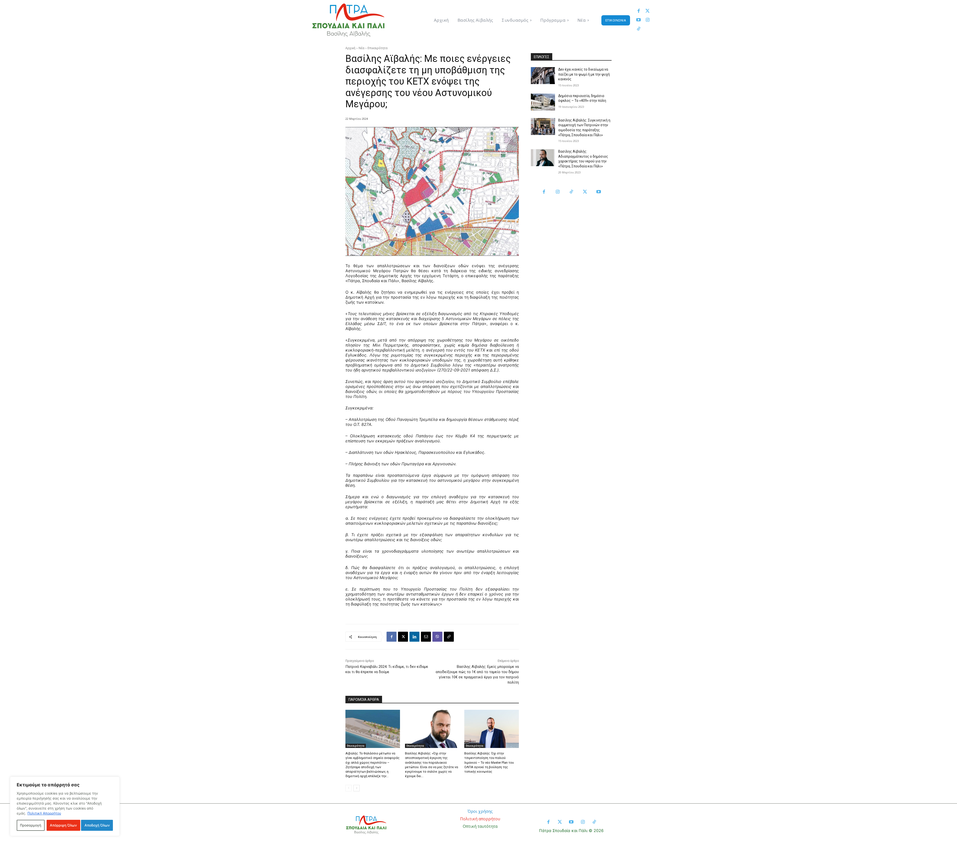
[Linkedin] (414, 637)
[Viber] (437, 637)
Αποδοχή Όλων (97, 825)
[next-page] (356, 788)
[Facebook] (638, 11)
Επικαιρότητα (378, 48)
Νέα (361, 48)
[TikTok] (571, 192)
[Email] (426, 637)
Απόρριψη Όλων (63, 825)
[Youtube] (638, 20)
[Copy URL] (449, 637)
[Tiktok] (638, 29)
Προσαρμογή (30, 825)
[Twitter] (647, 11)
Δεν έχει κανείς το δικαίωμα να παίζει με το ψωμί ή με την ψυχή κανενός (584, 74)
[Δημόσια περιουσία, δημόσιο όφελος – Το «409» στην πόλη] (543, 102)
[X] (403, 637)
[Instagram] (647, 20)
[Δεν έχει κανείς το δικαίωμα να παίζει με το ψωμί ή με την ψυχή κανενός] (543, 75)
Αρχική (350, 48)
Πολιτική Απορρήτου (44, 813)
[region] (65, 806)
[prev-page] (348, 788)
